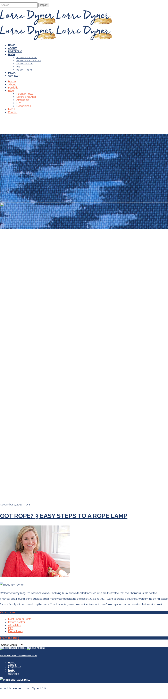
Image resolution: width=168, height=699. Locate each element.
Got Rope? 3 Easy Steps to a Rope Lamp (63, 515)
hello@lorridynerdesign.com (18, 655)
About (12, 665)
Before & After (16, 622)
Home (11, 663)
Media (11, 672)
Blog (11, 669)
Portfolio (14, 667)
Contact (13, 674)
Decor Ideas (15, 631)
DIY (28, 504)
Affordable (14, 625)
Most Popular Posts (19, 619)
